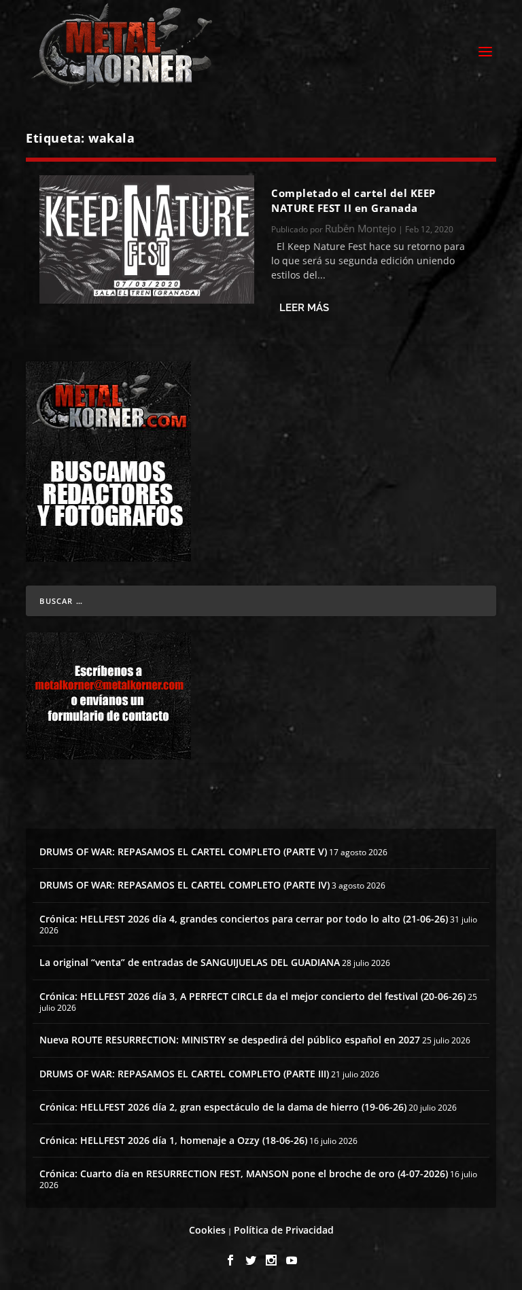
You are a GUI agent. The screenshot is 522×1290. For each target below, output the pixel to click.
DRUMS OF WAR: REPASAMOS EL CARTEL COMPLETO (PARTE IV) (184, 884)
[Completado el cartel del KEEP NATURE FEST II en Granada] (146, 239)
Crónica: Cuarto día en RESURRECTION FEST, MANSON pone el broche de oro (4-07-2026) (243, 1173)
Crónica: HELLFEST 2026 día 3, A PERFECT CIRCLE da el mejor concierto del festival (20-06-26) (252, 996)
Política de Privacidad (284, 1229)
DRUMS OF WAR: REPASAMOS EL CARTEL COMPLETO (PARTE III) (184, 1073)
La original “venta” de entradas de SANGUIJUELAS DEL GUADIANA (189, 962)
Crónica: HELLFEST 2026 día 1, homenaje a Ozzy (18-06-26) (173, 1140)
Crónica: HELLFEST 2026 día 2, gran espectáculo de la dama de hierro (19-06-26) (222, 1106)
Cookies (207, 1229)
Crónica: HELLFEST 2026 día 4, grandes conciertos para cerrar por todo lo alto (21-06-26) (243, 918)
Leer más (304, 308)
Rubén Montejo (360, 228)
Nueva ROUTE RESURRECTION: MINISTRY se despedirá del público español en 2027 (229, 1039)
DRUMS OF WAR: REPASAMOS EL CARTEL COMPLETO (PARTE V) (183, 851)
